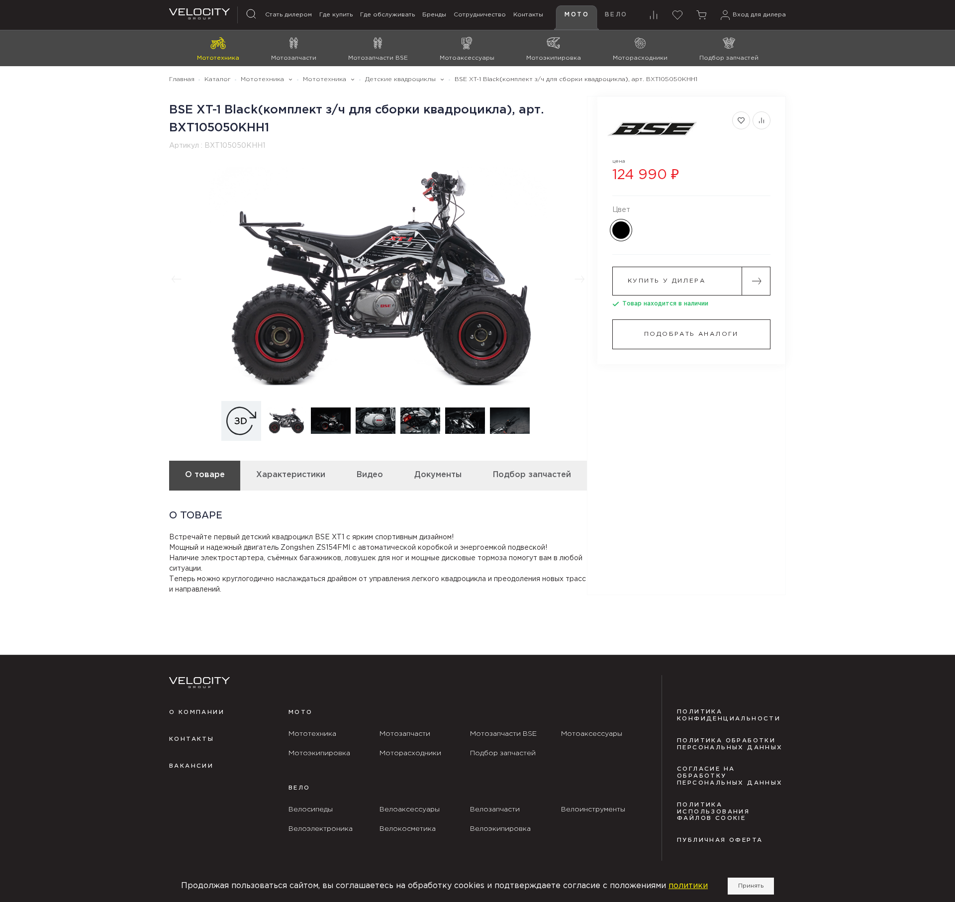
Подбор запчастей (532, 475)
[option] (378, 279)
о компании (196, 712)
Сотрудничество (480, 14)
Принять (751, 886)
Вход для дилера (759, 14)
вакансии (191, 766)
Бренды (434, 14)
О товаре (205, 475)
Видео (370, 475)
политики (688, 886)
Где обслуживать (387, 14)
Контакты (528, 14)
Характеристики (290, 475)
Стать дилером (288, 14)
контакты (191, 739)
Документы (438, 475)
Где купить (336, 14)
